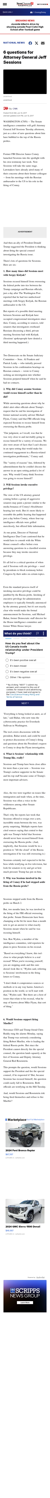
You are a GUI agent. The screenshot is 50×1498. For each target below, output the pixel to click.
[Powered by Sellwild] (40, 1277)
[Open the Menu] (4, 4)
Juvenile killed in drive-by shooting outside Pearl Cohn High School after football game (25, 27)
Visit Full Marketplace (35, 1120)
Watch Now (42, 4)
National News (14, 42)
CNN (15, 108)
